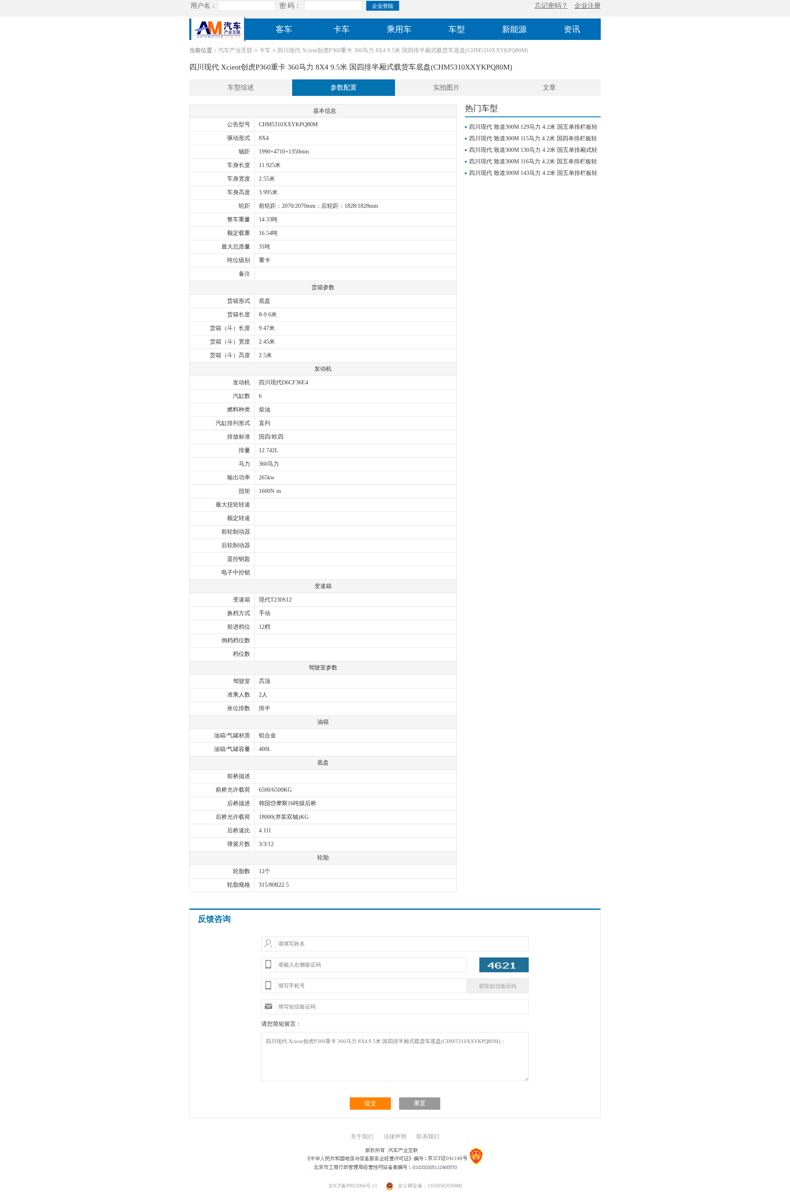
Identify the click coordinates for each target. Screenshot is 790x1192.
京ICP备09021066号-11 (352, 1186)
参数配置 (343, 87)
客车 (284, 29)
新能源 (514, 29)
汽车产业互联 (235, 50)
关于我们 (362, 1137)
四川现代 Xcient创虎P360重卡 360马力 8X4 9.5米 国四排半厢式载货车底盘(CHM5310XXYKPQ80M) (402, 50)
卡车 (341, 29)
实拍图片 (446, 87)
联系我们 (427, 1137)
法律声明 (395, 1137)
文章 (549, 87)
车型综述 (241, 87)
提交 (370, 1103)
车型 (456, 29)
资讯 (572, 29)
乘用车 (399, 29)
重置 (419, 1103)
